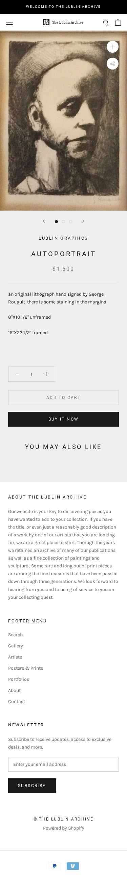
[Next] (83, 221)
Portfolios (18, 679)
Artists (15, 657)
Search (15, 635)
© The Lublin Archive (64, 819)
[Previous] (44, 221)
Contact (16, 701)
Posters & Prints (25, 668)
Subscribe (32, 785)
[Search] (106, 22)
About (14, 690)
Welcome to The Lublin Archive (63, 6)
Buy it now (63, 419)
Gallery (15, 646)
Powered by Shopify (63, 828)
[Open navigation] (9, 22)
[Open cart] (118, 22)
